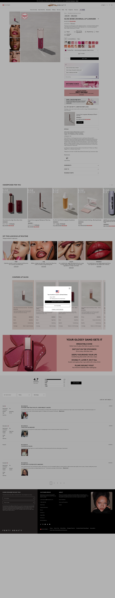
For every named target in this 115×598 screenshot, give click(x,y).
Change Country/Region (57, 309)
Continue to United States (57, 301)
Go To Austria (57, 305)
